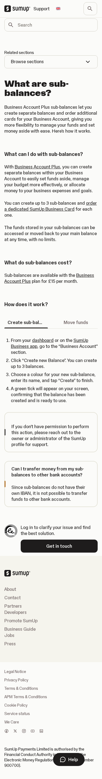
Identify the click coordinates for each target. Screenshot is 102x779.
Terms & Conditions (21, 688)
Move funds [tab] (76, 322)
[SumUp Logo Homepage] (18, 8)
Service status (17, 713)
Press (10, 643)
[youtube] (32, 732)
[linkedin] (41, 732)
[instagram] (24, 732)
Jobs (9, 635)
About (10, 589)
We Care (11, 722)
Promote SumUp (21, 620)
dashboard (43, 340)
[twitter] (15, 732)
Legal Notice (15, 671)
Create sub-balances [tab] (28, 322)
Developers (15, 612)
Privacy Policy (16, 680)
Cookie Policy (15, 705)
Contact (12, 597)
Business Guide (20, 629)
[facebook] (6, 732)
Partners (13, 606)
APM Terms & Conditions (25, 696)
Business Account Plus (37, 166)
